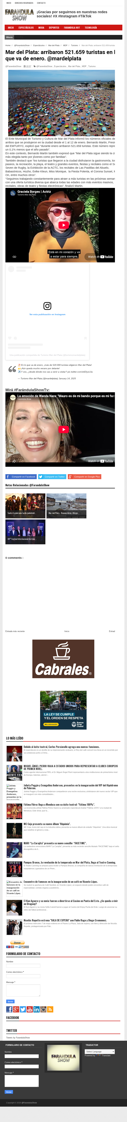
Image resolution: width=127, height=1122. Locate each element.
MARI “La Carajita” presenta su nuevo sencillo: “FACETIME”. (55, 843)
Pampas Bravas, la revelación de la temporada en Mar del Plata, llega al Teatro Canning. (70, 862)
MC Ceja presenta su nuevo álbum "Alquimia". (47, 824)
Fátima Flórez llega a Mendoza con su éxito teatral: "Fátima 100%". (59, 804)
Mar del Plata (74, 66)
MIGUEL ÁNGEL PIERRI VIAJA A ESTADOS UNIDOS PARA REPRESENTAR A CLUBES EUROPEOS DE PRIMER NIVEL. (71, 767)
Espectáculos (26, 27)
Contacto (41, 3)
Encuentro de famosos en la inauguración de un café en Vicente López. (61, 882)
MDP (84, 66)
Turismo (92, 66)
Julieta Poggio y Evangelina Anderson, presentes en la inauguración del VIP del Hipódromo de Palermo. (71, 786)
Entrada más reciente (15, 631)
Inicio (9, 3)
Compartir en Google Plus (87, 476)
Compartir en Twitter (55, 476)
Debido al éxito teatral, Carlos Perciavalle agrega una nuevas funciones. (62, 747)
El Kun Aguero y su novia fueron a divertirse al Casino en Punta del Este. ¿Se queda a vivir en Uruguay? (71, 902)
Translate (106, 1055)
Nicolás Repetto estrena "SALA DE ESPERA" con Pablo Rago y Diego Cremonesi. (65, 920)
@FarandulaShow (44, 66)
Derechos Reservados (24, 3)
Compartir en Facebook (23, 476)
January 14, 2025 (67, 378)
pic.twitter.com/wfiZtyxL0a (80, 372)
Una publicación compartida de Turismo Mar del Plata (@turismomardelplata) (47, 355)
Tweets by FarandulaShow (18, 1038)
